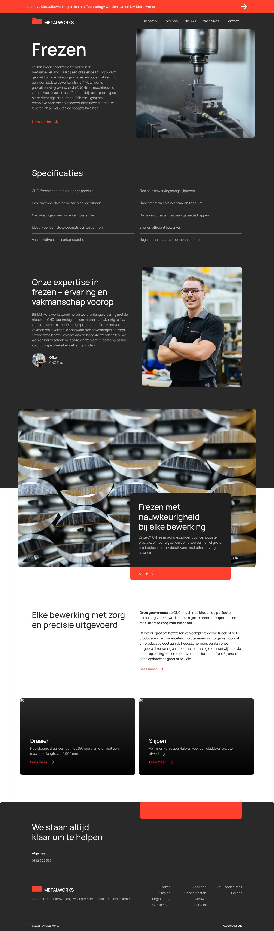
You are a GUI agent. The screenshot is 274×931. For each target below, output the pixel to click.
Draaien (164, 893)
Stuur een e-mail (229, 887)
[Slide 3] (153, 574)
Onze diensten (195, 893)
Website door (230, 925)
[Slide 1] (140, 574)
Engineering (161, 899)
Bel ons (236, 893)
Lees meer (148, 669)
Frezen (165, 887)
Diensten (150, 21)
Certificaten (161, 905)
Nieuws (190, 21)
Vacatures (211, 21)
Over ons (171, 21)
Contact (232, 21)
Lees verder (41, 121)
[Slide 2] (147, 574)
